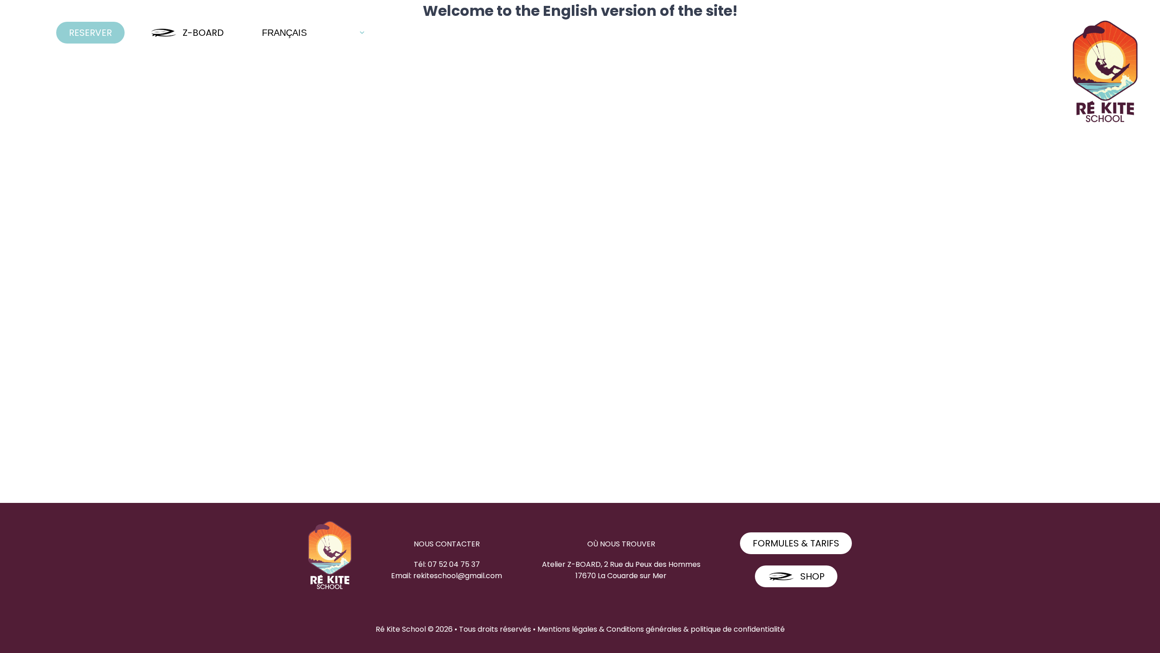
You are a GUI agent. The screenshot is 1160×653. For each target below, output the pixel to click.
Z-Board (203, 32)
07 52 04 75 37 (454, 564)
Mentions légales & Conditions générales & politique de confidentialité (661, 629)
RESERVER (90, 32)
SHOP (812, 576)
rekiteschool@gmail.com (457, 575)
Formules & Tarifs (796, 543)
